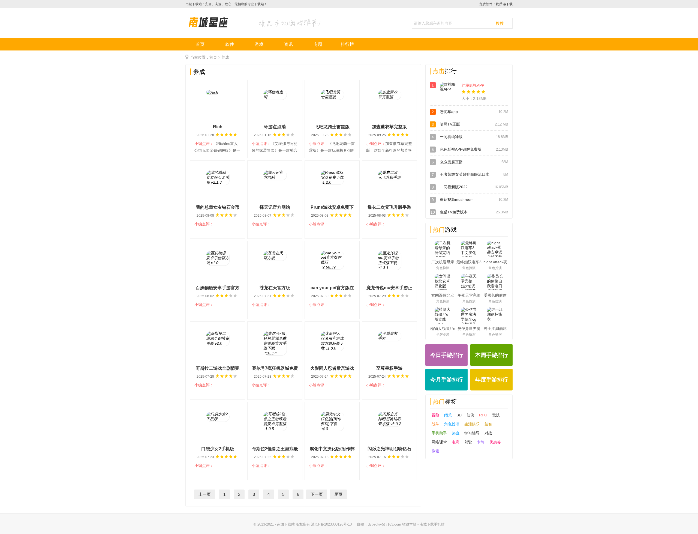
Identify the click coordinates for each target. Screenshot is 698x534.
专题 (318, 44)
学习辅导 (472, 433)
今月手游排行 (446, 380)
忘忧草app (449, 111)
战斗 (435, 424)
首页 (200, 44)
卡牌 (481, 442)
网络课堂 (439, 442)
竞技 (496, 415)
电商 (455, 442)
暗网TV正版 (450, 124)
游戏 (259, 44)
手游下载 (506, 4)
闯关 (448, 415)
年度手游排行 (491, 380)
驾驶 (468, 442)
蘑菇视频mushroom (457, 199)
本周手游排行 (491, 355)
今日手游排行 (446, 355)
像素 (435, 451)
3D (459, 415)
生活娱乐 (472, 424)
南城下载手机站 (432, 524)
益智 (488, 424)
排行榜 (347, 44)
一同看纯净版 (451, 137)
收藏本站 (409, 524)
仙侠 (470, 415)
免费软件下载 (489, 4)
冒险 (435, 415)
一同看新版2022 (454, 187)
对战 (488, 433)
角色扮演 (451, 424)
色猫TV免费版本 (454, 212)
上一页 (204, 494)
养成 (225, 57)
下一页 (317, 494)
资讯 (288, 44)
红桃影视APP (473, 85)
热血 (455, 433)
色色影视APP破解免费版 (461, 149)
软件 (229, 44)
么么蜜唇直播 (451, 162)
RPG (483, 415)
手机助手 (439, 433)
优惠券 (495, 442)
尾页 (338, 494)
